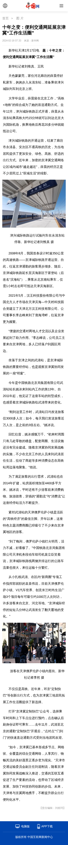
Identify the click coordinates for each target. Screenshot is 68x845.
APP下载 (47, 826)
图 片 (20, 18)
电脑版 (25, 826)
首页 (5, 18)
